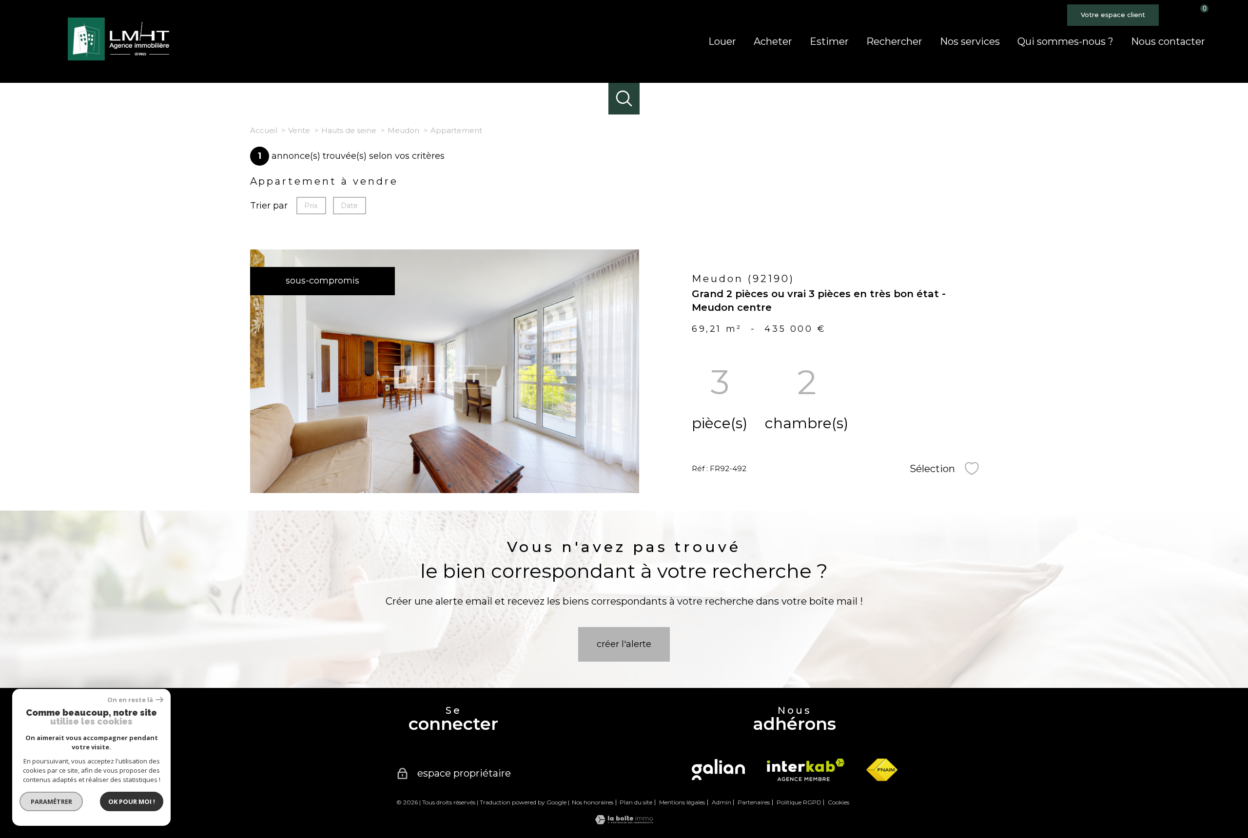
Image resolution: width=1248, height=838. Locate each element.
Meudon (403, 130)
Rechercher (894, 41)
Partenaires (754, 802)
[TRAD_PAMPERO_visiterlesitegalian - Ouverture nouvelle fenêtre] (718, 769)
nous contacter (1168, 41)
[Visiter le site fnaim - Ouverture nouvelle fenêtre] (881, 770)
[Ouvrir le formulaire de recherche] (624, 98)
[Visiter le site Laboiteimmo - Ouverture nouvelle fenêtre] (624, 821)
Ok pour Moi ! (131, 801)
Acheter (773, 41)
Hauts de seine (348, 130)
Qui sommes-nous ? (1065, 41)
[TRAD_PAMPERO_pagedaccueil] (121, 57)
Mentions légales (682, 802)
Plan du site (636, 802)
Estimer (829, 41)
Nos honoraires (592, 802)
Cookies (838, 802)
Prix (311, 205)
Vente (299, 130)
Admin (721, 802)
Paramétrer (51, 801)
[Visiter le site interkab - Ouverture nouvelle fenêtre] (805, 770)
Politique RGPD (799, 802)
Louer (722, 41)
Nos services (970, 41)
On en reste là (130, 700)
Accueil (263, 130)
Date (349, 205)
